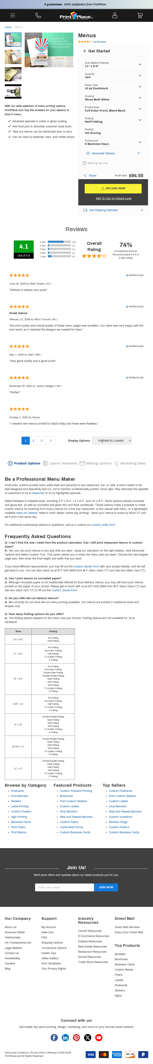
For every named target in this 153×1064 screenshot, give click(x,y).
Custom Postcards (120, 790)
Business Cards (21, 822)
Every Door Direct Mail (129, 932)
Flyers (119, 974)
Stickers (16, 801)
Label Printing (19, 806)
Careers (10, 963)
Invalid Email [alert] (43, 893)
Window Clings (118, 822)
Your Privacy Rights (53, 968)
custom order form (103, 524)
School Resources (89, 956)
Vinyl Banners (68, 811)
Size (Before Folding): (97, 63)
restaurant (37, 493)
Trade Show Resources (93, 962)
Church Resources (90, 930)
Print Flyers (18, 827)
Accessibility (12, 958)
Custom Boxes (124, 969)
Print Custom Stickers (73, 801)
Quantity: (90, 74)
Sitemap (51, 1052)
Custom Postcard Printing (76, 790)
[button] (113, 153)
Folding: (89, 118)
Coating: (89, 96)
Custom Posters (21, 811)
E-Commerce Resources (93, 936)
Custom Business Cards (75, 832)
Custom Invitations (120, 816)
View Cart (47, 932)
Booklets (120, 954)
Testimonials (12, 937)
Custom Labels (69, 806)
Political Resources (90, 941)
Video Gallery (49, 958)
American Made (15, 932)
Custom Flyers (69, 822)
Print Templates (51, 963)
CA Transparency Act (18, 942)
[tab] (24, 463)
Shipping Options (52, 942)
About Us (10, 927)
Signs (118, 995)
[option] (49, 58)
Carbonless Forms (71, 827)
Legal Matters (13, 948)
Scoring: (89, 129)
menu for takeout (27, 512)
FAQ (44, 937)
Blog (7, 968)
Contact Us (12, 953)
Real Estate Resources (92, 946)
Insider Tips (48, 953)
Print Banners (19, 796)
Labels (119, 980)
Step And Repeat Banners (76, 816)
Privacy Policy (37, 1052)
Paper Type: (91, 85)
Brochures (66, 796)
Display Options (79, 440)
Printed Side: (92, 107)
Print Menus (18, 832)
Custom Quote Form (86, 566)
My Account (48, 927)
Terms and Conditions (16, 1052)
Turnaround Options (54, 948)
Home (8, 27)
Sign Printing (19, 816)
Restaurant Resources (92, 951)
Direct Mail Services (127, 927)
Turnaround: (92, 140)
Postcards (17, 790)
